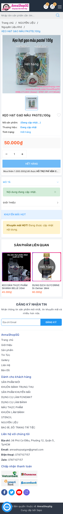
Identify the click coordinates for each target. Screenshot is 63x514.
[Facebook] (4, 492)
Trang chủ (7, 339)
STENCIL (6, 417)
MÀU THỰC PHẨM (12, 407)
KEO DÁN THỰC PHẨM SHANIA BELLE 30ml (14, 287)
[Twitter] (12, 492)
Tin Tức (5, 354)
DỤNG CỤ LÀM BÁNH (14, 402)
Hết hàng (31, 163)
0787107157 (22, 454)
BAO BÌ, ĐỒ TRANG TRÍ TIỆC (18, 427)
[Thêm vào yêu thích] (59, 115)
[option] (31, 103)
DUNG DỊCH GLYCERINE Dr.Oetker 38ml (45, 287)
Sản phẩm (7, 350)
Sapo (39, 510)
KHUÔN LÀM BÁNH (12, 412)
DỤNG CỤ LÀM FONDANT (16, 397)
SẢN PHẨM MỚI (10, 381)
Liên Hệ (5, 365)
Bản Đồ (5, 370)
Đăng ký (51, 322)
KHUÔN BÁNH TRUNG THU (17, 386)
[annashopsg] (15, 6)
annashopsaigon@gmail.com (26, 449)
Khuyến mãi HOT (15, 214)
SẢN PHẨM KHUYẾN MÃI (16, 391)
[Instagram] (26, 492)
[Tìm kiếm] (57, 15)
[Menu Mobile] (59, 6)
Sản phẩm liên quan (31, 245)
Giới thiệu (6, 344)
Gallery (5, 360)
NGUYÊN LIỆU (9, 422)
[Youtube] (19, 492)
